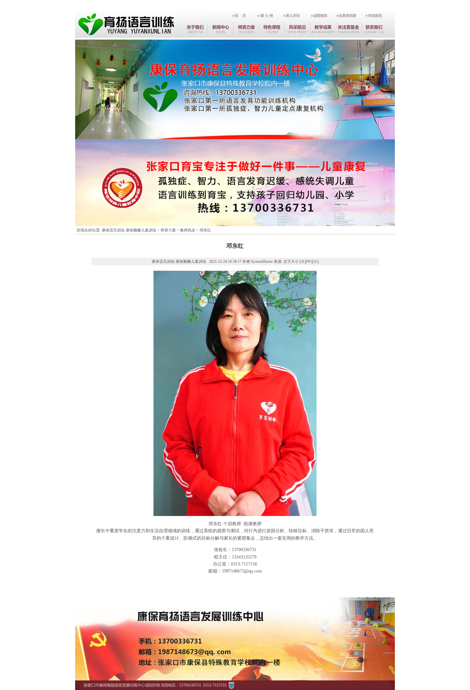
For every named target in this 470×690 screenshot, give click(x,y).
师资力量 (168, 230)
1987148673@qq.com (242, 571)
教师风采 (187, 230)
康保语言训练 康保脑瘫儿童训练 (129, 230)
